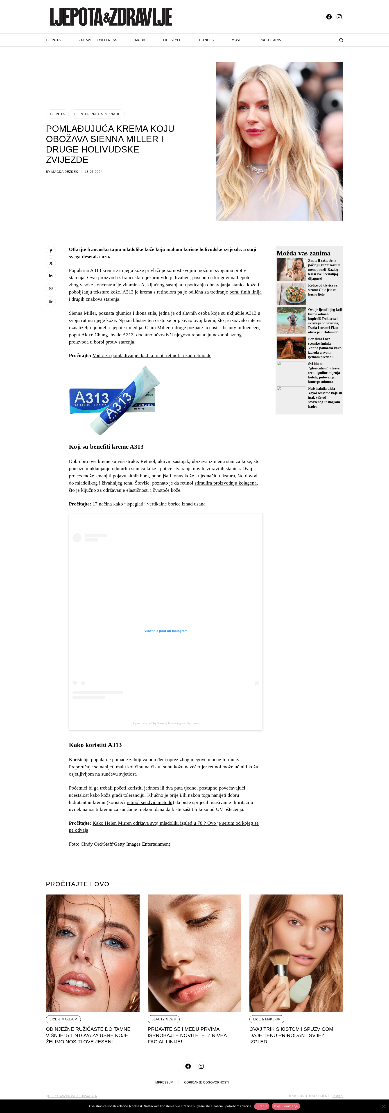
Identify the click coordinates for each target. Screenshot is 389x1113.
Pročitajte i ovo (77, 884)
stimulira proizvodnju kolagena (225, 483)
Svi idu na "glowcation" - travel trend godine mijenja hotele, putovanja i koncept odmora (324, 372)
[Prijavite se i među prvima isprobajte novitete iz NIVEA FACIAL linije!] (194, 953)
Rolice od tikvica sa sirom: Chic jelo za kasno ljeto (322, 289)
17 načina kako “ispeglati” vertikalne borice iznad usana (149, 504)
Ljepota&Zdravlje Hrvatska (72, 1096)
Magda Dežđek (64, 171)
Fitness (206, 40)
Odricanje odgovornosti (206, 1082)
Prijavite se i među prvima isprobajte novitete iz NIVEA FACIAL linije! (187, 1035)
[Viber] (51, 289)
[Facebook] (51, 251)
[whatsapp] (51, 301)
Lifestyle (172, 40)
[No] (383, 1106)
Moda (140, 40)
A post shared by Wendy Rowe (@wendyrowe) (166, 723)
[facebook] (329, 17)
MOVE (237, 40)
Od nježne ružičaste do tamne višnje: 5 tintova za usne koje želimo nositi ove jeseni (88, 1035)
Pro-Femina (270, 40)
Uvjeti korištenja (286, 1106)
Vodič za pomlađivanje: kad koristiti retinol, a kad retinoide (152, 355)
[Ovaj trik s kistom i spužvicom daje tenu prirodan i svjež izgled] (296, 953)
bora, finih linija (245, 292)
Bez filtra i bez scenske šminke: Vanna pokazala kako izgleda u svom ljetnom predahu (325, 348)
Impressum (163, 1082)
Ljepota (53, 40)
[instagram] (339, 17)
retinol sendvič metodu (149, 802)
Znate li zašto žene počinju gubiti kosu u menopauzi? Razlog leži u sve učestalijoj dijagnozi (324, 269)
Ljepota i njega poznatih (97, 114)
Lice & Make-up (63, 1019)
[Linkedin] (51, 276)
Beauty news (164, 1019)
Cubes (337, 1096)
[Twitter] (51, 263)
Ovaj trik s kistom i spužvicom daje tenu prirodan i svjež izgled (291, 1035)
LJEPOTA (57, 114)
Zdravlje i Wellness (98, 40)
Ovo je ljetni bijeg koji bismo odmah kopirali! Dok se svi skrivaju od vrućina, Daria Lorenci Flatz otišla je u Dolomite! (325, 320)
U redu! (261, 1106)
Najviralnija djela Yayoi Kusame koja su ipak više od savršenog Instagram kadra (325, 397)
